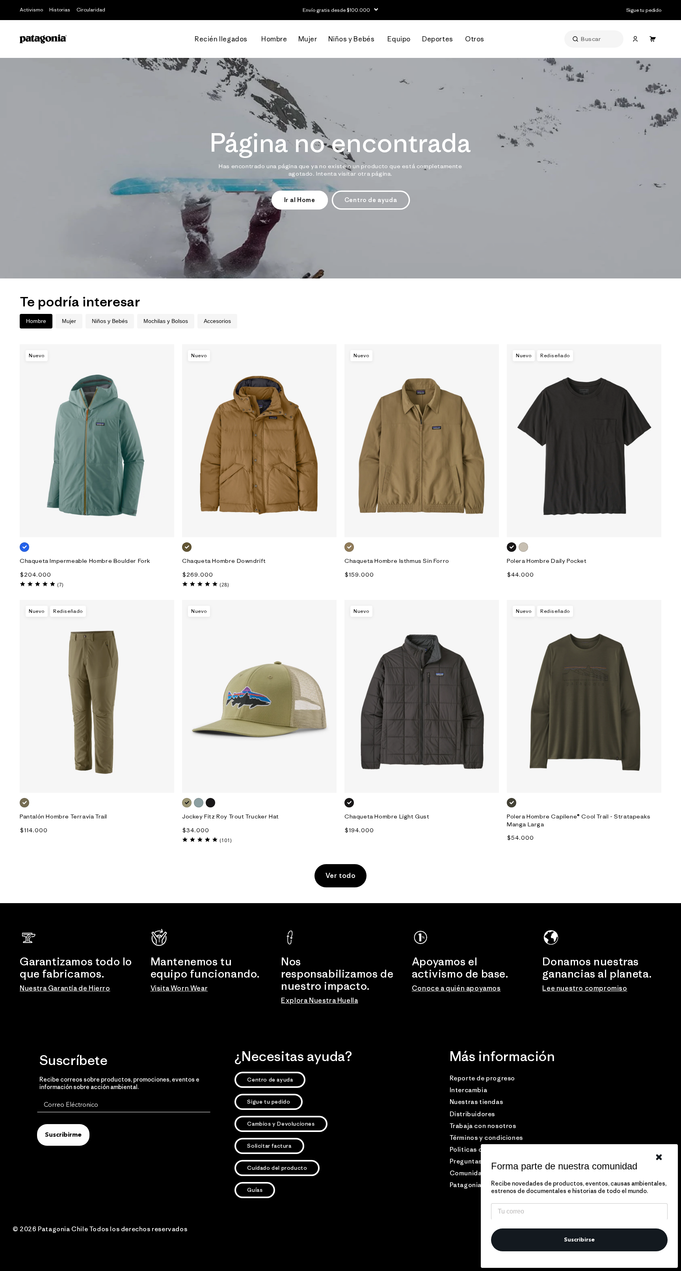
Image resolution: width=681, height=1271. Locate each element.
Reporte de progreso (482, 1078)
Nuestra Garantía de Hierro (65, 988)
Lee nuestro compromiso (584, 988)
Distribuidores (472, 1114)
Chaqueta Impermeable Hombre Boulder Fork (85, 560)
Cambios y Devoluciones (280, 1123)
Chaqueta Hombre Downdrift (224, 560)
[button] (223, 39)
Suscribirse (579, 1240)
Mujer (69, 321)
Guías (254, 1189)
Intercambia (468, 1090)
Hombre (36, 321)
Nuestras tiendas (476, 1102)
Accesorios (217, 321)
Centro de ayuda (370, 200)
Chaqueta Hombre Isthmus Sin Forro (396, 560)
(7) (60, 584)
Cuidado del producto (277, 1167)
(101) (226, 840)
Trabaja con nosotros (483, 1126)
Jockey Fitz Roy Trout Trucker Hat (230, 816)
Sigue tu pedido (268, 1101)
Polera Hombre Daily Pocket (547, 560)
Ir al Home (299, 200)
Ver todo (341, 875)
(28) (224, 584)
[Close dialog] (659, 1157)
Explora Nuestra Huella (319, 1000)
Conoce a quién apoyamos (456, 988)
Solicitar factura (269, 1145)
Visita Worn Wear (179, 988)
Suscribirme (63, 1135)
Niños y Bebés (110, 321)
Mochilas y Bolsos (165, 321)
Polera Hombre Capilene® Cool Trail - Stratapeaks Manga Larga (579, 820)
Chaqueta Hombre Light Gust (387, 816)
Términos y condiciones (486, 1137)
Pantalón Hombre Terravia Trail (63, 816)
